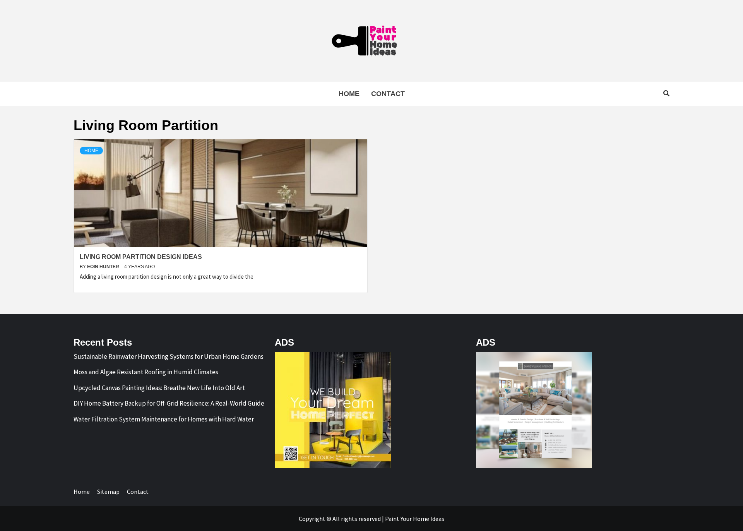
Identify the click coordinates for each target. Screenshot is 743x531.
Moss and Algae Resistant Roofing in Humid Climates (146, 372)
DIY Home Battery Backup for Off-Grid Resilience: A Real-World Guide (169, 403)
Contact (388, 94)
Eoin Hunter (103, 266)
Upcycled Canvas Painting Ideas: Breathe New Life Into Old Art (159, 388)
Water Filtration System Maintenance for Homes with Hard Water (164, 419)
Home (349, 94)
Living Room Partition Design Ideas (141, 257)
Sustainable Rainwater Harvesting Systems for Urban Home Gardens (169, 356)
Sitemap (108, 491)
